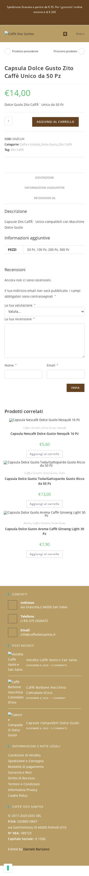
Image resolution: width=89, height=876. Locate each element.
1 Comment (58, 698)
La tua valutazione (20, 305)
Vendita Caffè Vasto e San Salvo (51, 660)
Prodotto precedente (25, 51)
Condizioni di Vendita (24, 755)
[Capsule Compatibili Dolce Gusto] (16, 725)
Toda (62, 473)
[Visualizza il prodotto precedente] (8, 51)
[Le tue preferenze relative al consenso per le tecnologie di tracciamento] (8, 868)
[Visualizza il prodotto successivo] (81, 51)
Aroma (27, 523)
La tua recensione (20, 319)
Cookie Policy (18, 795)
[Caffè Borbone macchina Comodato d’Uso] (16, 692)
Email (52, 365)
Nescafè (61, 428)
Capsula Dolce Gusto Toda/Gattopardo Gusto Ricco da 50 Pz (44, 481)
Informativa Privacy (22, 790)
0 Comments (59, 665)
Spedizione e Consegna (26, 761)
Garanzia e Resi (20, 772)
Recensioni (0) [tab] (44, 198)
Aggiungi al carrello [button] (44, 454)
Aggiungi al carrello (55, 122)
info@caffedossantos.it (38, 634)
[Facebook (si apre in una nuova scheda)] (45, 16)
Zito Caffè (65, 144)
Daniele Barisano (36, 849)
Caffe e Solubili (30, 144)
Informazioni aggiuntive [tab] (45, 188)
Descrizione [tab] (44, 178)
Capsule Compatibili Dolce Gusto (52, 723)
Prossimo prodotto (65, 51)
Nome (11, 365)
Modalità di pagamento (26, 766)
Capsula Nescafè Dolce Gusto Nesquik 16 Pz (44, 433)
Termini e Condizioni (24, 784)
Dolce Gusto (49, 144)
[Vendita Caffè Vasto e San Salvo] (16, 662)
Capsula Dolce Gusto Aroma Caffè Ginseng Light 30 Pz (44, 531)
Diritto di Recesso (21, 778)
